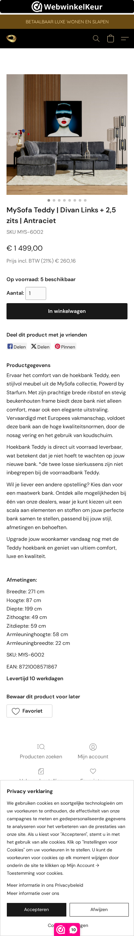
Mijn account (93, 756)
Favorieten (92, 780)
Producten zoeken (41, 756)
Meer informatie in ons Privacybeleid (45, 885)
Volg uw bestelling (41, 780)
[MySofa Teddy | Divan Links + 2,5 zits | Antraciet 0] (67, 134)
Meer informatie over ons (33, 893)
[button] (11, 38)
